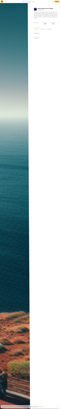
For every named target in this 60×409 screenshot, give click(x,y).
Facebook (36, 38)
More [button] (33, 1)
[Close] (57, 406)
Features (24, 1)
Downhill (53, 22)
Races (30, 1)
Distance (37, 22)
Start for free (56, 1)
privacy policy (41, 406)
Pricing (27, 1)
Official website (36, 33)
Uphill (45, 22)
